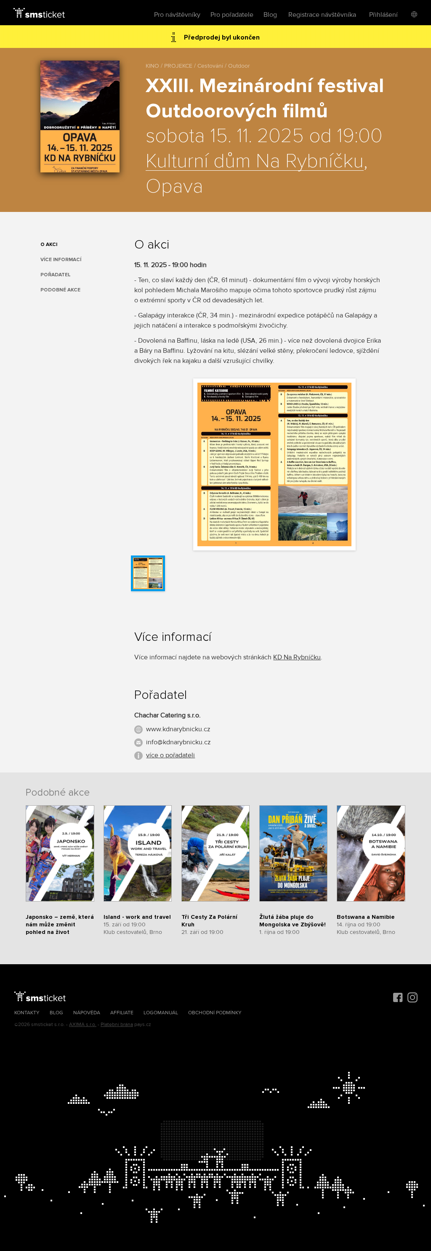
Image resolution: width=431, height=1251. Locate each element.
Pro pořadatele (231, 15)
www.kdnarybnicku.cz (178, 729)
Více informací (60, 260)
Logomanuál (161, 1013)
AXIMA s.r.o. (82, 1024)
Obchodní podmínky (215, 1013)
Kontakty (27, 1013)
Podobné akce (60, 290)
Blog (270, 15)
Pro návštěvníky (177, 15)
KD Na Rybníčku (297, 657)
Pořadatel (55, 275)
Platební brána (117, 1024)
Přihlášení (383, 15)
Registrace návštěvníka (322, 15)
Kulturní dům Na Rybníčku (255, 161)
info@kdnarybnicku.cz (178, 742)
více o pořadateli (170, 755)
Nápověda (86, 1013)
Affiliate (121, 1013)
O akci (48, 244)
